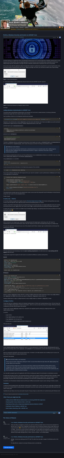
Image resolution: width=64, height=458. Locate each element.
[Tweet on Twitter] (58, 37)
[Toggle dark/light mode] (62, 27)
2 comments (21, 37)
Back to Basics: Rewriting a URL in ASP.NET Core (17, 408)
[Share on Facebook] (60, 37)
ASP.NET (9, 412)
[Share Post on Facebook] (59, 413)
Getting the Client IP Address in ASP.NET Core (16, 406)
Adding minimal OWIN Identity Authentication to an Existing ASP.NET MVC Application (25, 399)
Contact (12, 27)
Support (26, 27)
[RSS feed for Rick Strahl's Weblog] (60, 27)
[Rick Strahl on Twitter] (58, 27)
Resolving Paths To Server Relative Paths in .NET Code (18, 402)
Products (22, 27)
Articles (16, 27)
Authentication (14, 412)
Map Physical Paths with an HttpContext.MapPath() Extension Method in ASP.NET (24, 404)
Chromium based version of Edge (34, 201)
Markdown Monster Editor (23, 394)
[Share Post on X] (57, 413)
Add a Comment (9, 447)
